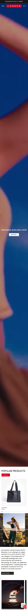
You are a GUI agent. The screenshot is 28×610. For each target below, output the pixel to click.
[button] (3, 6)
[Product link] (14, 491)
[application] (23, 605)
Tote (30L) (4, 507)
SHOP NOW (7, 573)
